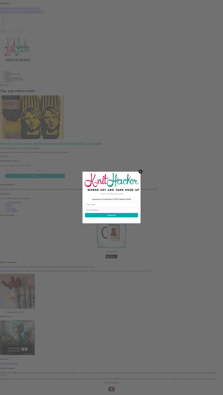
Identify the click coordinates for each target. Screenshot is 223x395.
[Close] (141, 172)
